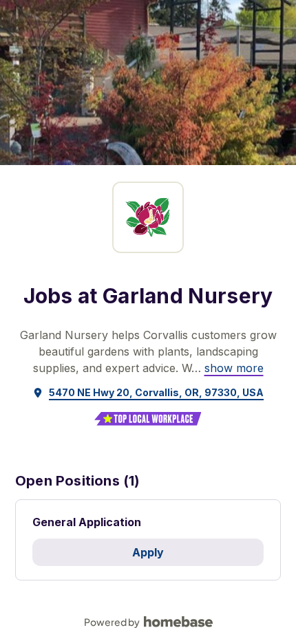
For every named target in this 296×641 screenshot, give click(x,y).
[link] (234, 367)
